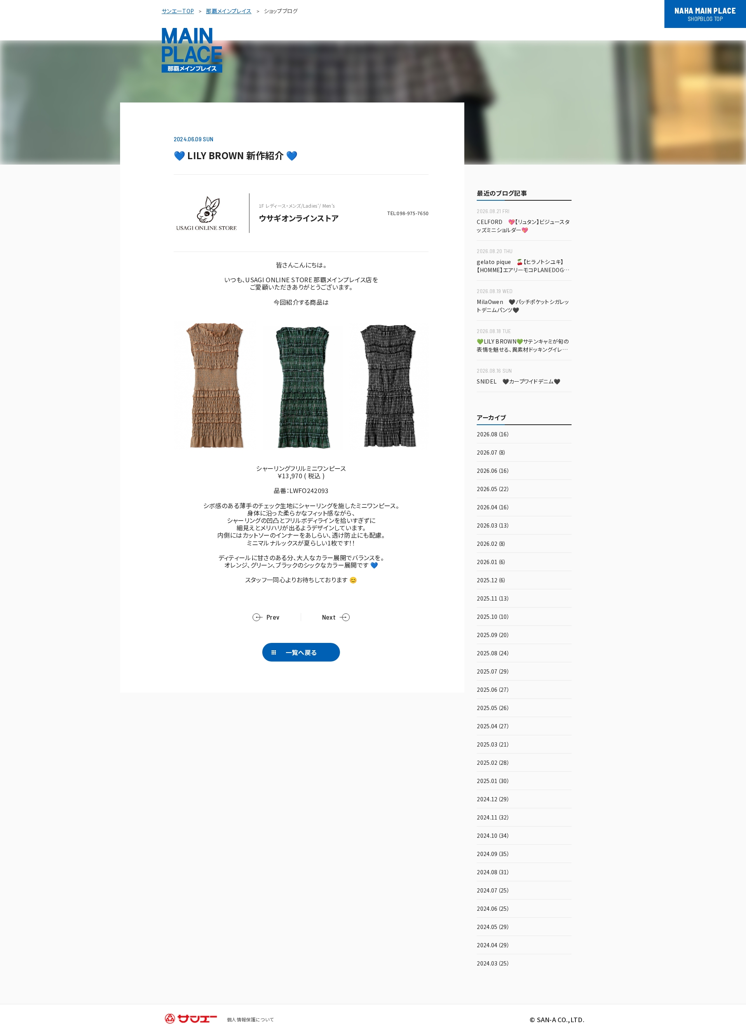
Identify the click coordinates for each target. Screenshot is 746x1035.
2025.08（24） (493, 653)
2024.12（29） (493, 799)
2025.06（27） (493, 690)
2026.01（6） (491, 562)
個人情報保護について (250, 1019)
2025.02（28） (493, 763)
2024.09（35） (493, 854)
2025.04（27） (493, 726)
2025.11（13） (493, 599)
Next (329, 617)
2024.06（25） (493, 909)
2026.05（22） (493, 489)
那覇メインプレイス (228, 11)
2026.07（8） (491, 453)
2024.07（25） (493, 890)
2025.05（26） (493, 708)
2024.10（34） (493, 836)
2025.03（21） (493, 745)
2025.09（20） (493, 635)
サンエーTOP (178, 11)
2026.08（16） (493, 434)
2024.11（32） (493, 817)
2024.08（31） (493, 872)
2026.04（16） (493, 507)
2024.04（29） (493, 945)
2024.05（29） (493, 927)
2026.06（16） (493, 471)
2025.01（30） (493, 781)
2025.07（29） (493, 672)
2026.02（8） (491, 544)
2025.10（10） (493, 617)
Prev (273, 617)
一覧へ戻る (301, 652)
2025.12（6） (491, 580)
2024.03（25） (493, 963)
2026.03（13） (493, 526)
